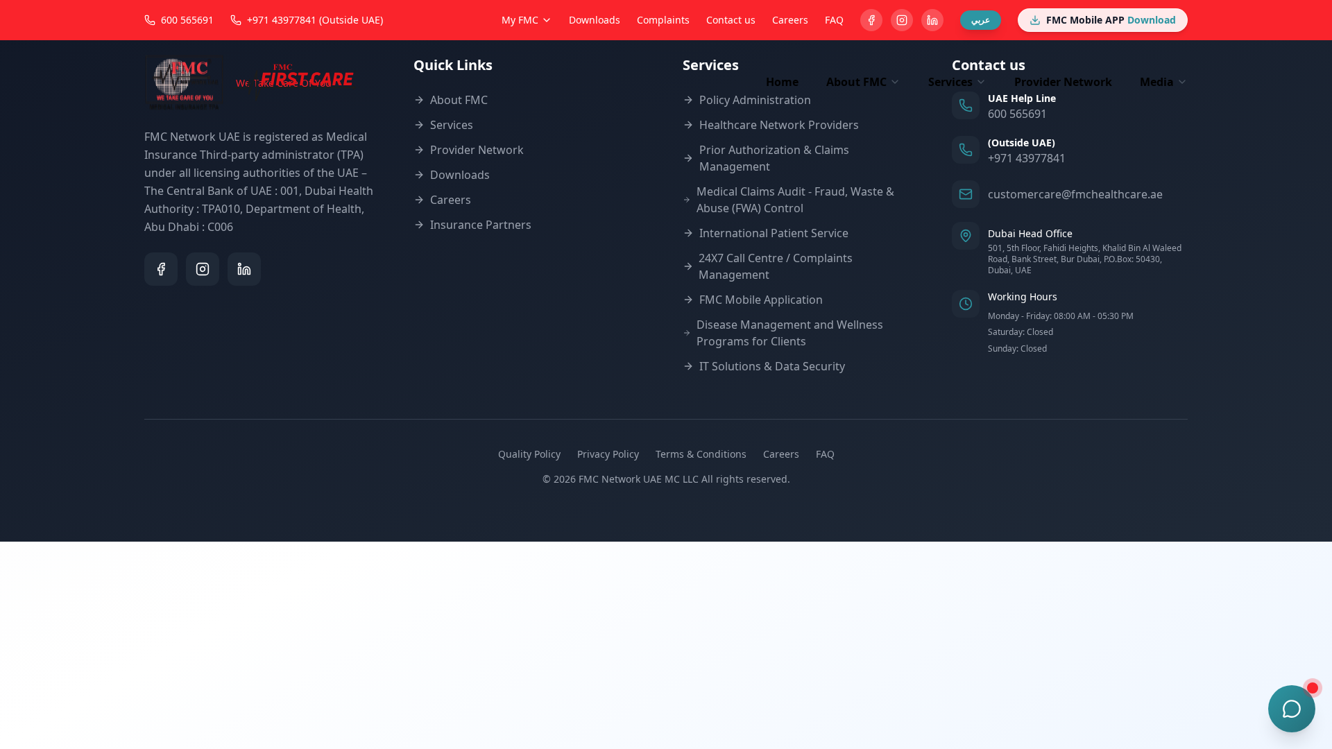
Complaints (663, 19)
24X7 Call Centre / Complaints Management (776, 266)
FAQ (834, 19)
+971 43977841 (1027, 158)
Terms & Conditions (701, 453)
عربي (980, 20)
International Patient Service (773, 233)
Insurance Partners (480, 224)
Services (451, 124)
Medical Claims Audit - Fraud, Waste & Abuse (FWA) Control (795, 200)
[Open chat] (1291, 708)
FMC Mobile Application (761, 299)
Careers (790, 19)
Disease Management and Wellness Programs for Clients (790, 333)
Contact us (730, 19)
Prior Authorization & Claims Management (774, 158)
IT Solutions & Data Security (772, 366)
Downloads (594, 19)
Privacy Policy (608, 453)
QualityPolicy (529, 453)
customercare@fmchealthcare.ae (1075, 194)
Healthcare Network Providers (779, 124)
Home (782, 81)
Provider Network (1063, 81)
